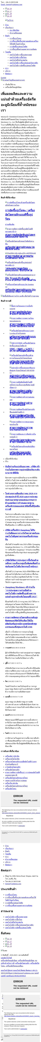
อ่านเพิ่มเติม (9, 224)
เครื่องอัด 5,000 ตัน (12, 756)
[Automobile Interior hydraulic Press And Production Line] (23, 437)
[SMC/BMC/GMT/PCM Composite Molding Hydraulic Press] (23, 346)
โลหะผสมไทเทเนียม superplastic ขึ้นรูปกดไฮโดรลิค (18, 270)
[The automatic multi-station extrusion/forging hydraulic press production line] (20, 231)
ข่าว (6, 68)
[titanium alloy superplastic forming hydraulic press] (20, 265)
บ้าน (7, 25)
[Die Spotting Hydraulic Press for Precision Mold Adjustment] (20, 287)
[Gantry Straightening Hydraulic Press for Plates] (23, 333)
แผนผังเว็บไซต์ (6, 958)
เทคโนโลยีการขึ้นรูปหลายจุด (21, 55)
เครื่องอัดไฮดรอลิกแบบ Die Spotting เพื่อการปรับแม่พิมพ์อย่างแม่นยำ (20, 291)
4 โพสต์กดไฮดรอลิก (12, 767)
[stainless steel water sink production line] (23, 400)
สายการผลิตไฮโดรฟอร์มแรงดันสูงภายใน (19, 257)
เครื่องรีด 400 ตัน (11, 783)
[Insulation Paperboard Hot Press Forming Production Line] (23, 321)
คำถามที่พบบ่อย (16, 33)
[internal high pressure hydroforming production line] (20, 253)
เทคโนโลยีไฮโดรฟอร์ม (18, 60)
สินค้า (7, 36)
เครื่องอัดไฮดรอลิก (12, 770)
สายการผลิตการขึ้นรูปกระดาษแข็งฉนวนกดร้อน (22, 326)
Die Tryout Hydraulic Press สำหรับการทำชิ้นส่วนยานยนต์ (20, 280)
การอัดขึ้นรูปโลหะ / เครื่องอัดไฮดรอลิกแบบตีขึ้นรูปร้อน (20, 214)
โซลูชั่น (8, 52)
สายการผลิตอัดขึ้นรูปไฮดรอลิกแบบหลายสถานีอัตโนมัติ (20, 236)
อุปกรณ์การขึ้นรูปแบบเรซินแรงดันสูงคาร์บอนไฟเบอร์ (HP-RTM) (23, 377)
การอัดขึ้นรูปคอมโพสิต (18, 46)
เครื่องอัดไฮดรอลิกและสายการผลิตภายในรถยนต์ (22, 442)
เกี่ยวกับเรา (9, 28)
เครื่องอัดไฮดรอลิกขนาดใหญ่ (16, 778)
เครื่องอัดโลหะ (10, 789)
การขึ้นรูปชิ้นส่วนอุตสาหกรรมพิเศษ (23, 49)
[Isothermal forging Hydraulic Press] (23, 358)
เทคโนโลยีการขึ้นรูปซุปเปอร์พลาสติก (24, 63)
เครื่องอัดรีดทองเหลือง (14, 966)
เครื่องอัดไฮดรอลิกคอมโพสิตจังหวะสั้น (20, 248)
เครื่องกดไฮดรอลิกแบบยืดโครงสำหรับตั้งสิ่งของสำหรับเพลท (23, 338)
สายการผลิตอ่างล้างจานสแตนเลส (21, 404)
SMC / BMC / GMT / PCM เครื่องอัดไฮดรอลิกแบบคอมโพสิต (22, 351)
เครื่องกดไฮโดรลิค (12, 759)
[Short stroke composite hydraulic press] (20, 244)
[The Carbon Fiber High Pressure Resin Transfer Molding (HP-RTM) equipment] (23, 373)
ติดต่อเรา (8, 74)
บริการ (7, 71)
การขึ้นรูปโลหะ (15, 38)
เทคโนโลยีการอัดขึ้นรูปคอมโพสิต (22, 65)
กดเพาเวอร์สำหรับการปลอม (16, 780)
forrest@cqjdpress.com (13, 884)
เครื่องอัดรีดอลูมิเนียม (9, 960)
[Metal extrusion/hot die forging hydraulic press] (20, 205)
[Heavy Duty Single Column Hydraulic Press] (23, 449)
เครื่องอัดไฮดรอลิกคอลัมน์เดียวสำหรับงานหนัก (20, 454)
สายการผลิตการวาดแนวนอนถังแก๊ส (21, 428)
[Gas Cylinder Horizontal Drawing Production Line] (23, 424)
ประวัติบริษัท (14, 30)
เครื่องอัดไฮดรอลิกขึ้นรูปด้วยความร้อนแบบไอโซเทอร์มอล (22, 363)
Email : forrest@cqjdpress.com (11, 4)
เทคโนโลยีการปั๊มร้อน (18, 57)
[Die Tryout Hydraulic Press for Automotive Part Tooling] (20, 275)
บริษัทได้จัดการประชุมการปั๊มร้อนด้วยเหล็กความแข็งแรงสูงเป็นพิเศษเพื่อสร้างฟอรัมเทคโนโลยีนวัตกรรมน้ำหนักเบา (22, 563)
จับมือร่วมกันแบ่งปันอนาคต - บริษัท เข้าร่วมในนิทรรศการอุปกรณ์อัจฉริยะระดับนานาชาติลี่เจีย (22, 469)
